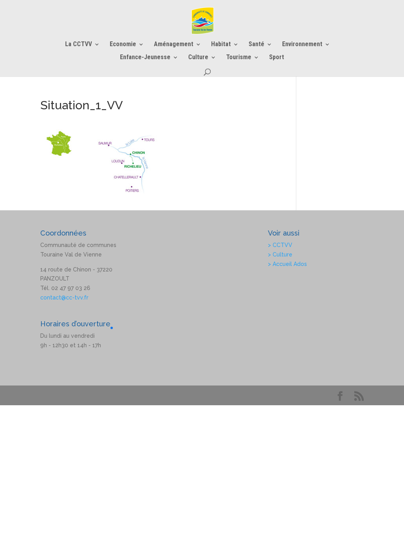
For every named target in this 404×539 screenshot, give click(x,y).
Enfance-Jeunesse (145, 57)
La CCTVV (78, 44)
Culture (198, 57)
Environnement (302, 44)
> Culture (280, 254)
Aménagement (173, 44)
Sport (276, 57)
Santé (256, 44)
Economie (123, 44)
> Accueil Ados (287, 264)
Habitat (221, 44)
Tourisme (238, 57)
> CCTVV (280, 245)
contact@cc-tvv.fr (64, 297)
